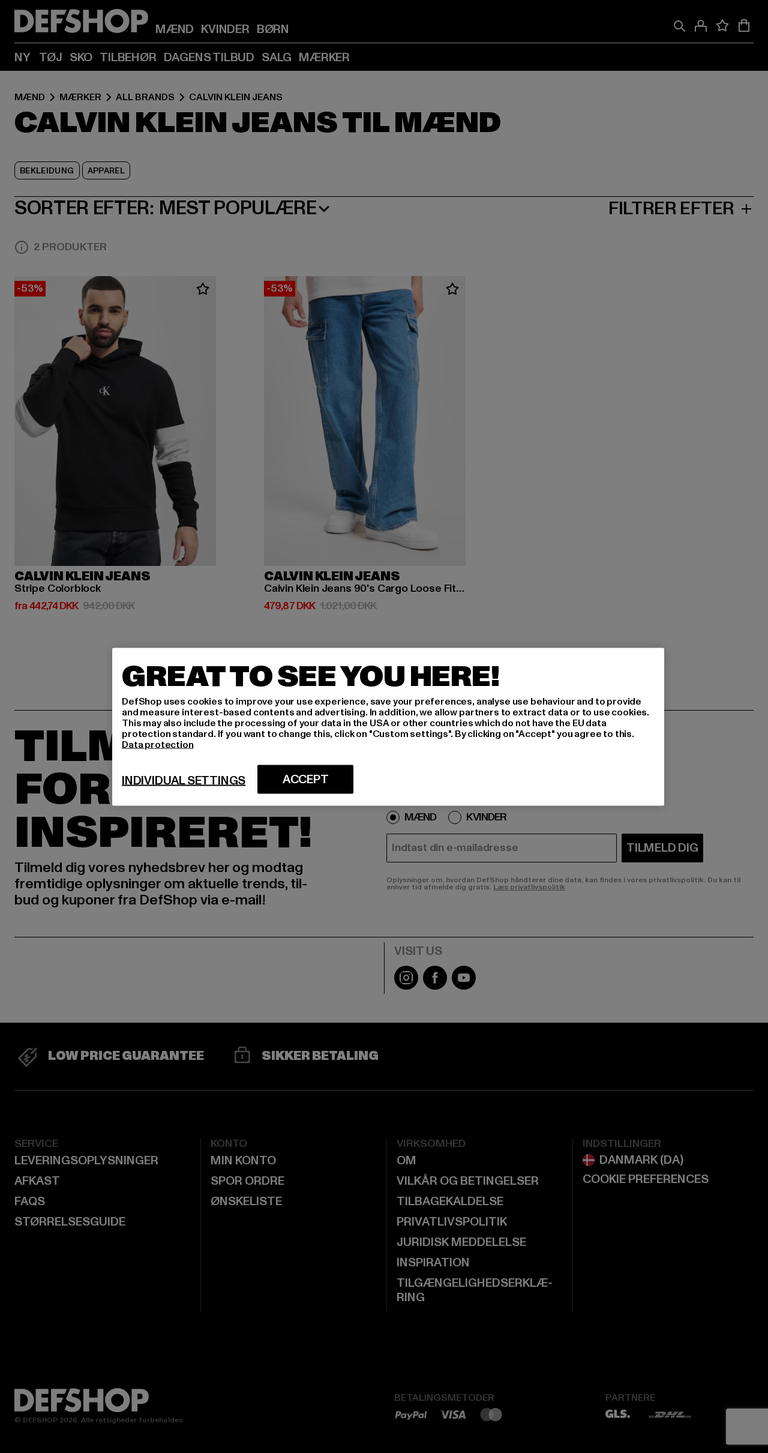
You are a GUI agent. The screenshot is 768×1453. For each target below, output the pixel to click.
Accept (306, 779)
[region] (388, 726)
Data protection (158, 744)
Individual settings (183, 780)
